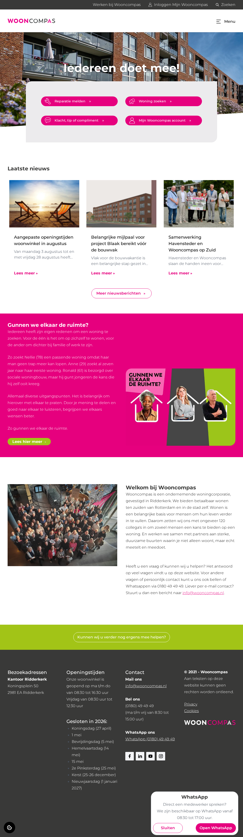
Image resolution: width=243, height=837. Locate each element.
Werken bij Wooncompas (117, 4)
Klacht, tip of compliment (76, 120)
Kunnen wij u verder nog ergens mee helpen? (121, 637)
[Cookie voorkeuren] (9, 827)
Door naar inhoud (21, 6)
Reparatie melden (70, 101)
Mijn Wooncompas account (162, 120)
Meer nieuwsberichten (118, 293)
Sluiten (168, 828)
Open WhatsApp (216, 828)
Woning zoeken (152, 101)
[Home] (31, 20)
